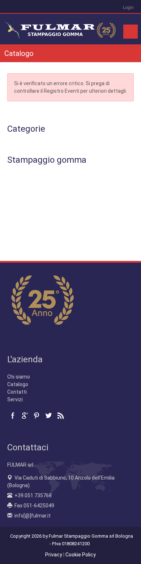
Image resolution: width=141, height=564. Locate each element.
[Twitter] (48, 416)
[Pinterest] (36, 416)
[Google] (25, 416)
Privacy (53, 555)
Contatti (17, 392)
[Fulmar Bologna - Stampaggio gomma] (61, 28)
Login (128, 7)
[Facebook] (13, 416)
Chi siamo (18, 377)
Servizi (15, 399)
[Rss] (60, 416)
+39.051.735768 (33, 495)
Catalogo (17, 384)
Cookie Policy (80, 555)
